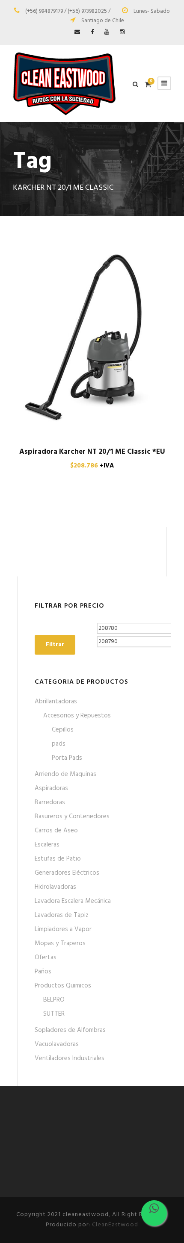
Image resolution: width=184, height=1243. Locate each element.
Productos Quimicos (63, 986)
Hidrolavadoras (55, 887)
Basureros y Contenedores (72, 816)
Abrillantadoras (56, 701)
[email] (77, 32)
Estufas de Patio (58, 859)
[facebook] (92, 32)
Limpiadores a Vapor (63, 929)
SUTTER (54, 1014)
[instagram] (122, 32)
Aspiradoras (51, 788)
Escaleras (47, 845)
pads (58, 744)
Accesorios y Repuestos (77, 716)
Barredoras (50, 802)
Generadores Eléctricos (67, 873)
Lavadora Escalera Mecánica (73, 901)
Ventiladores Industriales (69, 1058)
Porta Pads (67, 758)
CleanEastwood (115, 1225)
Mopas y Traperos (60, 943)
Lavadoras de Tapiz (62, 915)
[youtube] (106, 32)
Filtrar (55, 644)
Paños (43, 972)
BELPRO (54, 1000)
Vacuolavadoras (57, 1044)
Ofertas (45, 957)
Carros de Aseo (56, 831)
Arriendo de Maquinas (65, 774)
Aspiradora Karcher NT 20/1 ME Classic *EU (92, 452)
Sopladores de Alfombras (70, 1030)
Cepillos (63, 730)
